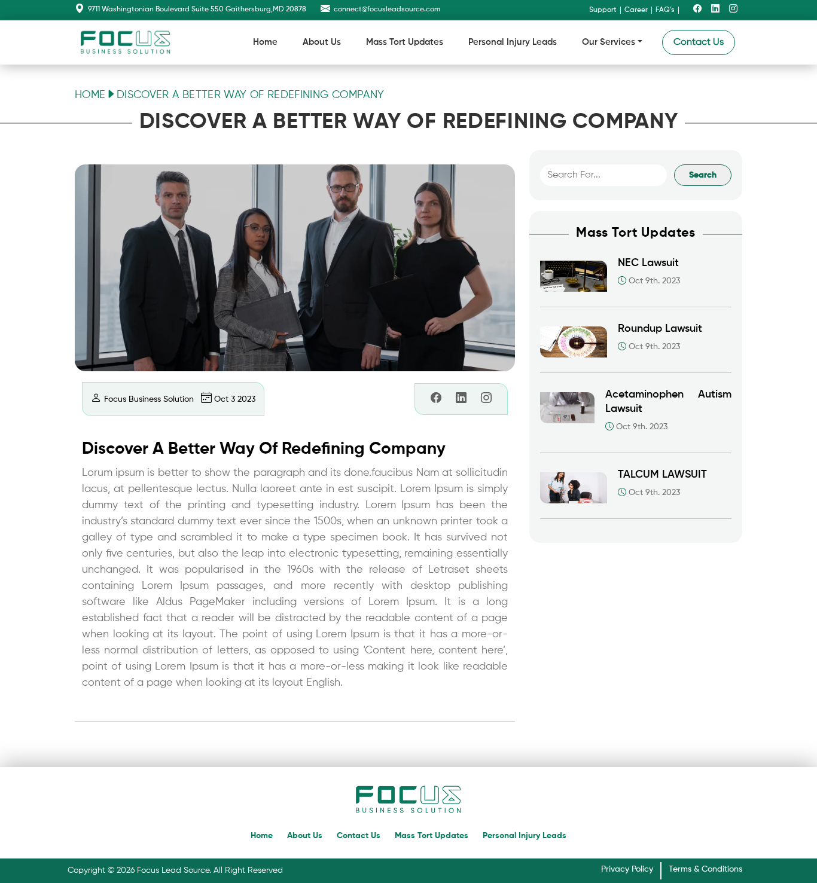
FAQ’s (665, 10)
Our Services (608, 42)
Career (636, 10)
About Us (322, 42)
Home (265, 42)
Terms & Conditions (705, 869)
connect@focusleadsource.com (387, 9)
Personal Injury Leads (512, 42)
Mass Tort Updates (404, 42)
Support (603, 10)
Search (703, 175)
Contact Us (698, 42)
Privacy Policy (627, 869)
